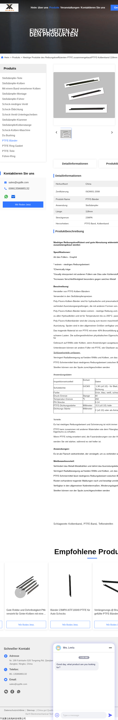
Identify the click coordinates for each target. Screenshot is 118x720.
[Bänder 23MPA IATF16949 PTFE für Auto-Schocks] (70, 585)
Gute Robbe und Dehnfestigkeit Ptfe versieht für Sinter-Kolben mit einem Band (26, 612)
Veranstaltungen (70, 7)
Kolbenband (75, 524)
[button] (20, 592)
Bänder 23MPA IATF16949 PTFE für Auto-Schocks (70, 612)
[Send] (110, 715)
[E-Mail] (13, 196)
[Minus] (110, 648)
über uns (43, 7)
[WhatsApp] (6, 196)
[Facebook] (12, 692)
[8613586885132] (18, 692)
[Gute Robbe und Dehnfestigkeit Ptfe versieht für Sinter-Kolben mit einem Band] (26, 585)
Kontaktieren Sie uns (93, 7)
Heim (34, 7)
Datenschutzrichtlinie (14, 710)
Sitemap (31, 710)
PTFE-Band (90, 524)
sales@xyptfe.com (19, 182)
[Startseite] (9, 7)
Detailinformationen (75, 163)
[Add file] (57, 715)
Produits (54, 7)
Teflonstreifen (105, 524)
